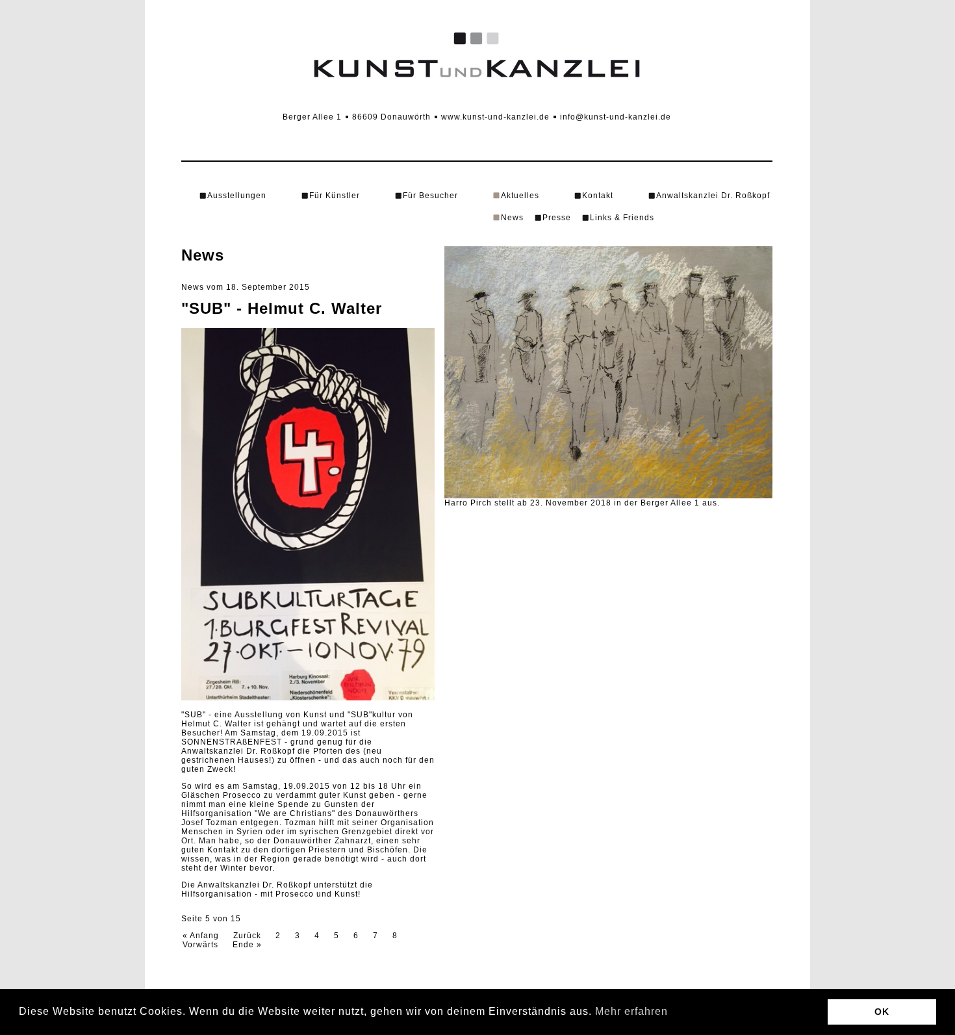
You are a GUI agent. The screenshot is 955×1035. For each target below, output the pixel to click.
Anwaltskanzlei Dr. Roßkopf (713, 195)
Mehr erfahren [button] (631, 1011)
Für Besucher (430, 195)
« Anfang (201, 935)
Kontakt (597, 195)
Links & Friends (622, 217)
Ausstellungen (236, 195)
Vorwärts (200, 944)
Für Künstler (334, 195)
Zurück (247, 935)
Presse (556, 217)
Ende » (247, 944)
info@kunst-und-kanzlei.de (615, 116)
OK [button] (881, 1011)
